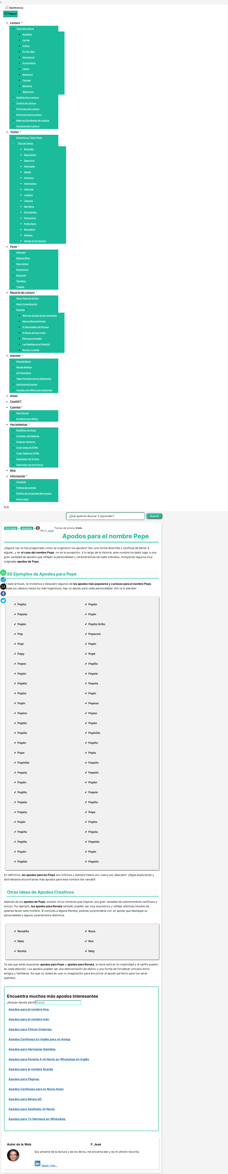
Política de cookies (26, 487)
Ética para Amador (32, 338)
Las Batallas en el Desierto (36, 344)
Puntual (26, 80)
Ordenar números (25, 441)
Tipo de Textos (25, 143)
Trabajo (20, 287)
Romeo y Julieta (30, 350)
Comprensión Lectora (27, 126)
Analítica (27, 34)
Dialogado (29, 166)
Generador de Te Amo (27, 459)
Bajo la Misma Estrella (34, 321)
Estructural (28, 57)
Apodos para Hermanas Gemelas (32, 1049)
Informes (29, 189)
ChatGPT (16, 401)
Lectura (15, 22)
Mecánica (27, 74)
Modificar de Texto (26, 430)
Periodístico (30, 212)
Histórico (29, 177)
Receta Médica (24, 367)
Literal (25, 68)
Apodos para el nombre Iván (29, 1019)
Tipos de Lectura (25, 28)
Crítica (25, 46)
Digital (27, 172)
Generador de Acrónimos (29, 464)
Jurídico (28, 195)
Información (17, 476)
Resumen (21, 275)
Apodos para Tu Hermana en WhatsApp (37, 1119)
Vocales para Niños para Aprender (34, 390)
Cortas (26, 40)
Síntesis (28, 235)
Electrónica (22, 269)
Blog (13, 470)
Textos (14, 131)
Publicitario (30, 223)
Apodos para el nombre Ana (29, 1009)
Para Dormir (22, 413)
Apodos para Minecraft (25, 1099)
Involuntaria (28, 63)
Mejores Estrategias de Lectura (32, 120)
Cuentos (15, 407)
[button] (6, 507)
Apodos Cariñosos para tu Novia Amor (37, 1089)
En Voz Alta (28, 51)
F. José (49, 530)
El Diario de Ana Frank (34, 332)
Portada (10, 528)
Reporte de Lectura (22, 292)
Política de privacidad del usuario (33, 493)
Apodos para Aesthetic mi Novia (32, 1109)
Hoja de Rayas (23, 361)
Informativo (30, 183)
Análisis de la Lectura (27, 97)
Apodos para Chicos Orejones (30, 1029)
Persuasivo (30, 218)
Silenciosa (28, 91)
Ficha (13, 246)
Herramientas (18, 424)
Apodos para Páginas (24, 1079)
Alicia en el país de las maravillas (39, 315)
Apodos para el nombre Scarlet (31, 1069)
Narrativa (29, 206)
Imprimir (15, 355)
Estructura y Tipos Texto (29, 137)
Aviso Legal (22, 499)
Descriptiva (22, 264)
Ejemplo (20, 309)
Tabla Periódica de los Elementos (33, 378)
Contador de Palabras (27, 436)
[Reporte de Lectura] (14, 8)
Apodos (27, 528)
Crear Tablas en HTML (27, 453)
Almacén (21, 252)
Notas (14, 395)
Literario (28, 200)
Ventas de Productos (35, 241)
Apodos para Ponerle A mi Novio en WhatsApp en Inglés (49, 1059)
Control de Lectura (26, 103)
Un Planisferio (23, 373)
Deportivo (29, 160)
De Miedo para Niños (27, 418)
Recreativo (29, 229)
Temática (21, 281)
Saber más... (49, 1165)
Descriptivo (30, 155)
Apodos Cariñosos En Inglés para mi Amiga (40, 1039)
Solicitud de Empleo (26, 384)
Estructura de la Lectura (29, 114)
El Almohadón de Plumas (35, 327)
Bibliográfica (23, 258)
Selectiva (27, 86)
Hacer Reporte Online (27, 298)
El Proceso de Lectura (27, 109)
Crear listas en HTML (27, 447)
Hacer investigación (26, 304)
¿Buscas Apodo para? (21, 1002)
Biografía (29, 149)
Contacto (21, 482)
